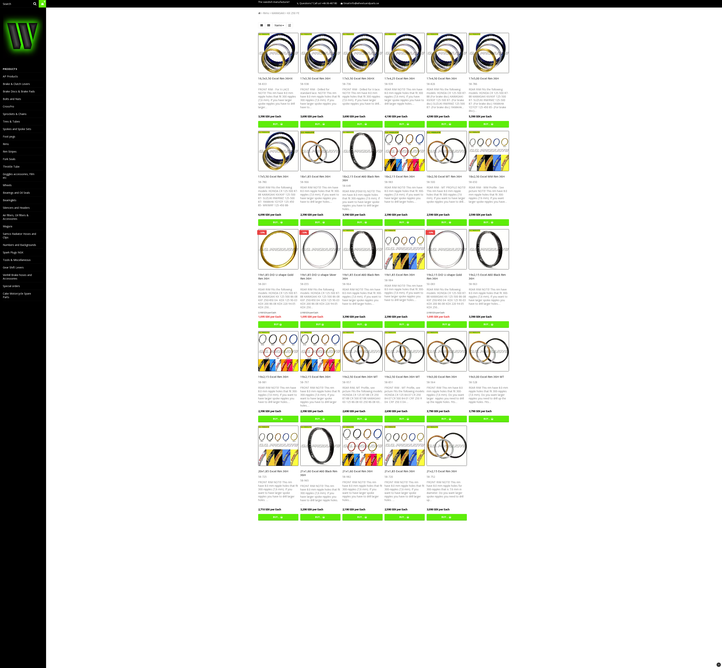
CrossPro (8, 106)
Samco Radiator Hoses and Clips (19, 235)
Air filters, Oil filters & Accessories (16, 217)
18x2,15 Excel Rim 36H (400, 176)
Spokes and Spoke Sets (17, 129)
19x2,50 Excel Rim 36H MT (360, 377)
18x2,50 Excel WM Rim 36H (487, 176)
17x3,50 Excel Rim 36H (315, 78)
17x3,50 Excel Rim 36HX (358, 78)
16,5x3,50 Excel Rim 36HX (275, 78)
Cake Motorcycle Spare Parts (17, 295)
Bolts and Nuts (12, 99)
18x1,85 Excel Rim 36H (315, 176)
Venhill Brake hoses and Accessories (17, 276)
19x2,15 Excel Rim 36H (273, 377)
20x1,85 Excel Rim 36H (273, 471)
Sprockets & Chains (15, 114)
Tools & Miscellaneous (17, 260)
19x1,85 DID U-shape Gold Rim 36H (275, 276)
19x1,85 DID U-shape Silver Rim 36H (318, 276)
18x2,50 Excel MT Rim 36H (444, 176)
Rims (6, 144)
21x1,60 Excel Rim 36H (357, 471)
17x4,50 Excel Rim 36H (442, 78)
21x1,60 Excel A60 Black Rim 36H (318, 473)
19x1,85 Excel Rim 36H (400, 275)
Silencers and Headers (16, 207)
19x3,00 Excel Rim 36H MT (486, 377)
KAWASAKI (278, 13)
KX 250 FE (293, 13)
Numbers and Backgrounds (19, 245)
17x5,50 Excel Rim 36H (273, 176)
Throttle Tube (11, 166)
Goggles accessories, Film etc (18, 175)
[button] (42, 4)
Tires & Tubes (11, 121)
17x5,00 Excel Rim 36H (484, 78)
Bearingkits (9, 200)
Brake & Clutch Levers (16, 84)
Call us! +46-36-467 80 (325, 3)
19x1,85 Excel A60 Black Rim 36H (360, 276)
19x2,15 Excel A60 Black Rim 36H (487, 276)
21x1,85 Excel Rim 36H (400, 471)
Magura (7, 226)
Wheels (7, 185)
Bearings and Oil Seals (16, 192)
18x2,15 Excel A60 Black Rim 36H (360, 178)
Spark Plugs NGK (13, 252)
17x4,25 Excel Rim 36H (400, 78)
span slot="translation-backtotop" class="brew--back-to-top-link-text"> (718, 664)
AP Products (10, 76)
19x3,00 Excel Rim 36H (442, 377)
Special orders (11, 286)
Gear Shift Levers (13, 267)
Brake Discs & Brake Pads (19, 91)
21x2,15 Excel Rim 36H (442, 471)
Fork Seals (9, 159)
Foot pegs (9, 136)
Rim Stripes (10, 151)
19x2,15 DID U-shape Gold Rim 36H (444, 276)
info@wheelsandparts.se (364, 3)
